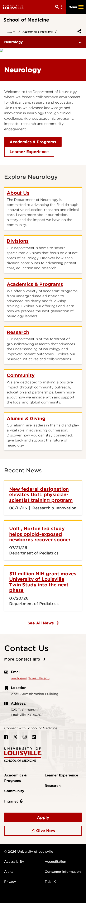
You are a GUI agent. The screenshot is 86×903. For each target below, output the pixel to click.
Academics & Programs (38, 31)
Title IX (50, 882)
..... (10, 31)
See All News (41, 623)
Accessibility (14, 862)
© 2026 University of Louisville (28, 852)
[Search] (59, 7)
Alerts (8, 872)
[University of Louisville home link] (13, 7)
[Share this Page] (78, 31)
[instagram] (25, 737)
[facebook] (6, 737)
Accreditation (55, 862)
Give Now (45, 830)
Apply (43, 817)
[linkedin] (34, 737)
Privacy (10, 882)
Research (53, 786)
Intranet (11, 801)
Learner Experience (29, 152)
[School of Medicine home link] (23, 754)
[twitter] (15, 737)
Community (14, 791)
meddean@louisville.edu (30, 678)
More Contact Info (23, 659)
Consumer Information (63, 872)
